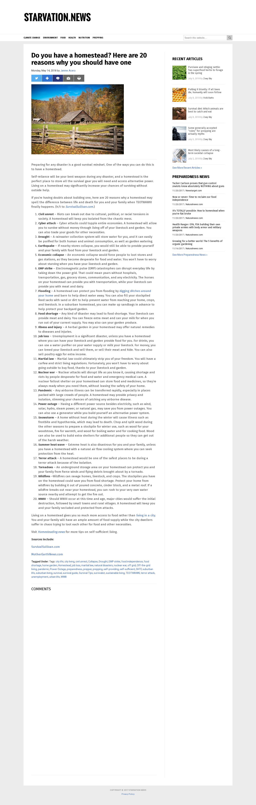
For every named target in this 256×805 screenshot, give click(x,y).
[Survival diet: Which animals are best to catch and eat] (179, 114)
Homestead (64, 565)
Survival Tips (86, 573)
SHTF (139, 569)
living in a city (145, 515)
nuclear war (120, 565)
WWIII (64, 576)
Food (63, 37)
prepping (98, 569)
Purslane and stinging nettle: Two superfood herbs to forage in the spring (205, 70)
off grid (132, 565)
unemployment (39, 576)
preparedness (74, 569)
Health (72, 37)
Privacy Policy (128, 794)
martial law (87, 565)
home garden (49, 565)
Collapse (93, 561)
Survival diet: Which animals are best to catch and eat (205, 110)
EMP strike (114, 561)
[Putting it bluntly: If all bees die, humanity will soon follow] (179, 95)
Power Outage (58, 569)
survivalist (99, 573)
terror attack (148, 573)
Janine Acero (68, 70)
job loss (76, 565)
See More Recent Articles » (187, 167)
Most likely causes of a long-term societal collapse (204, 152)
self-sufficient (127, 569)
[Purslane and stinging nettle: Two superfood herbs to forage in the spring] (179, 73)
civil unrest (81, 561)
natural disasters (103, 565)
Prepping (98, 37)
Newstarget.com (194, 190)
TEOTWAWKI (133, 573)
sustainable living (115, 573)
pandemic (43, 569)
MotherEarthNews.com (47, 554)
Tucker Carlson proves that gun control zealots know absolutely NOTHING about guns (198, 185)
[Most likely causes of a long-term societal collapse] (179, 156)
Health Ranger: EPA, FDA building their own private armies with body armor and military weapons (196, 227)
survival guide (70, 573)
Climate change (32, 37)
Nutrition (84, 37)
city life (60, 561)
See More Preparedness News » (189, 254)
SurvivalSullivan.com (79, 207)
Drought (103, 561)
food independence (132, 561)
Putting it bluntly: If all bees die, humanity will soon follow (204, 91)
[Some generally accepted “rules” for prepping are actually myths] (179, 133)
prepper (87, 569)
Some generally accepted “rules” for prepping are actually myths (202, 131)
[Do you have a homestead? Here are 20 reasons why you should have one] (57, 31)
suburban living (44, 573)
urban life (54, 576)
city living (70, 561)
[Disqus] (94, 637)
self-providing (111, 569)
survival (57, 573)
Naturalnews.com (194, 204)
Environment (50, 37)
